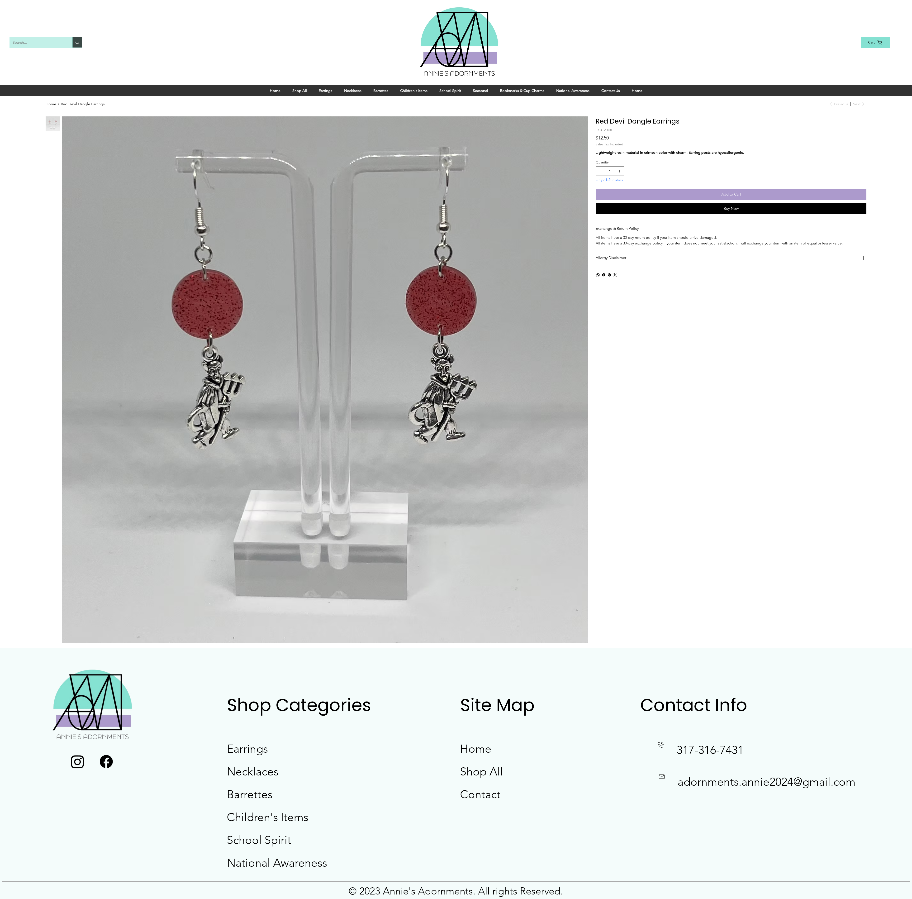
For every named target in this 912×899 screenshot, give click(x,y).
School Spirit (259, 840)
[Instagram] (77, 761)
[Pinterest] (609, 275)
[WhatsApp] (598, 275)
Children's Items (267, 817)
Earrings (247, 749)
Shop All (481, 771)
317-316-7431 (710, 750)
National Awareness (277, 863)
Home (475, 749)
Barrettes (249, 794)
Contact (480, 794)
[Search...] (77, 42)
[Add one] (619, 171)
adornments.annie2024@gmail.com (766, 782)
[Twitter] (615, 275)
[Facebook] (603, 275)
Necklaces (252, 771)
